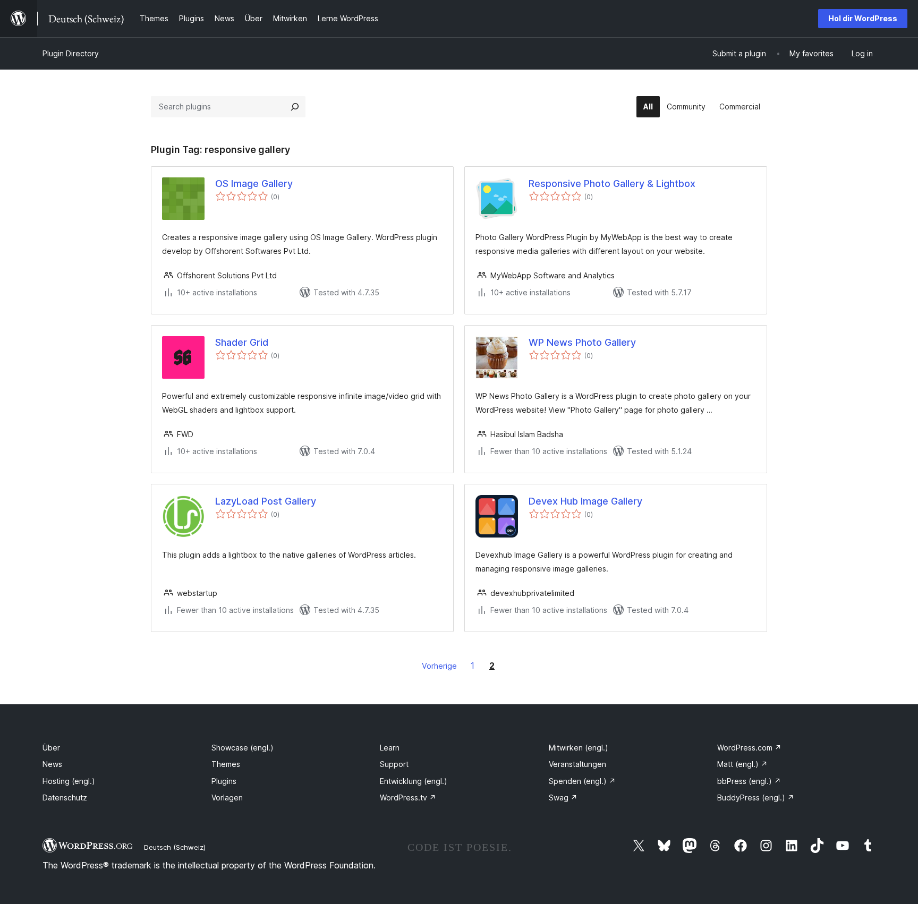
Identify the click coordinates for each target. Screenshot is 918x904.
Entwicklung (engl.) (413, 781)
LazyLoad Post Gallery (265, 501)
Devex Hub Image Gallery (585, 501)
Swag (563, 797)
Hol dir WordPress (862, 18)
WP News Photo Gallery (582, 342)
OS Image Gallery (254, 183)
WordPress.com (749, 747)
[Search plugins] (294, 106)
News (52, 764)
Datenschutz (64, 797)
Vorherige (439, 665)
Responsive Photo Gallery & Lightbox (612, 183)
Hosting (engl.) (68, 781)
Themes (225, 764)
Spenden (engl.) (582, 781)
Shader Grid (241, 342)
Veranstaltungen (577, 764)
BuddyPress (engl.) (755, 797)
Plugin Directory (70, 53)
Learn (390, 747)
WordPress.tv (408, 797)
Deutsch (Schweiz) (175, 847)
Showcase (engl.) (242, 747)
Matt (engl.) (742, 764)
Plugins (223, 781)
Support (394, 764)
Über (51, 747)
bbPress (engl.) (749, 781)
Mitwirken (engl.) (578, 747)
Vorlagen (227, 797)
